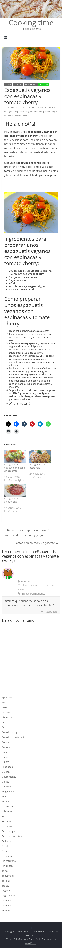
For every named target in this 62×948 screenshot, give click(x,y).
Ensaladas (7, 766)
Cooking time (31, 22)
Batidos (6, 712)
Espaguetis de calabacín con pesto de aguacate (14, 467)
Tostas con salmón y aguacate (36, 543)
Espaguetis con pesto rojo (37, 466)
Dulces (5, 761)
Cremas (6, 742)
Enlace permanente (33, 593)
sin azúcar (7, 855)
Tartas (5, 870)
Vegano (18, 84)
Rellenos (6, 841)
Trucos (5, 885)
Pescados (7, 826)
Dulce (5, 756)
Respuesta (51, 611)
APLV (4, 702)
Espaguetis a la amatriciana (12, 500)
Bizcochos (7, 717)
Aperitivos (7, 697)
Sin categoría (9, 860)
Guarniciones (9, 776)
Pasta (8, 84)
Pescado (6, 821)
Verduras (44, 84)
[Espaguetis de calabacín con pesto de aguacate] (15, 456)
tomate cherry (14, 115)
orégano (29, 111)
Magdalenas (8, 791)
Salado (5, 846)
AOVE (54, 107)
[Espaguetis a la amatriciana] (15, 490)
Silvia (28, 107)
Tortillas (6, 880)
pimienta (38, 111)
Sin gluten (7, 865)
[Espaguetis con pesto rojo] (40, 456)
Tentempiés (8, 875)
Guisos (5, 781)
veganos (25, 115)
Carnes (5, 727)
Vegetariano (30, 84)
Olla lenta (7, 811)
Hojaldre (6, 786)
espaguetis (9, 111)
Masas (5, 796)
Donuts (6, 751)
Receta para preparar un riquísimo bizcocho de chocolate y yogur (28, 532)
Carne (5, 722)
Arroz (5, 707)
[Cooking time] (31, 2)
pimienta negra (50, 111)
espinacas (19, 111)
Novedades (8, 806)
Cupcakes (7, 747)
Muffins (6, 801)
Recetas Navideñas (12, 836)
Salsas (5, 850)
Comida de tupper (11, 732)
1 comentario (41, 107)
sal (5, 115)
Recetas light (9, 831)
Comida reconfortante (13, 737)
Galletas (6, 771)
